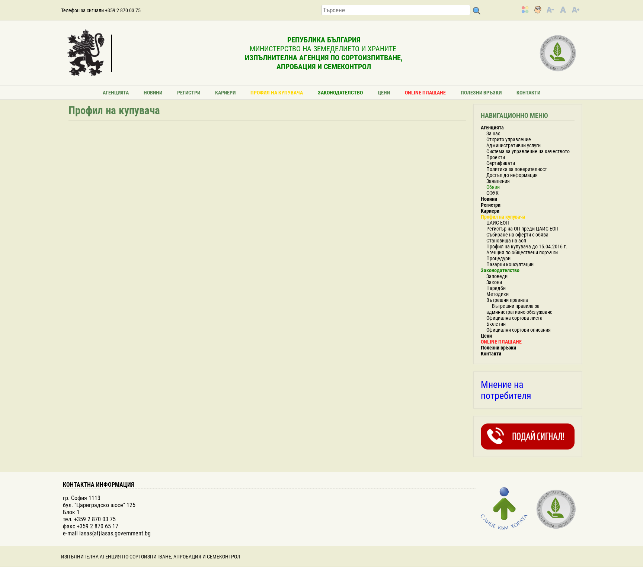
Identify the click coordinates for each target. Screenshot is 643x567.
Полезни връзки (481, 93)
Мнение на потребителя (506, 390)
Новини (153, 93)
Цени (384, 93)
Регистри (188, 93)
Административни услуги (513, 145)
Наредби (496, 288)
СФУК (492, 193)
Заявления (498, 181)
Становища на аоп (506, 241)
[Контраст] (525, 9)
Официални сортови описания (518, 330)
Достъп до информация (512, 175)
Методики (497, 294)
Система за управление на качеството (528, 151)
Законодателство (340, 93)
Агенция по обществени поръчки (522, 252)
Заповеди (497, 276)
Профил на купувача (276, 93)
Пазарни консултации (510, 264)
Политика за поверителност (516, 169)
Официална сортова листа (514, 318)
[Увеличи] (575, 9)
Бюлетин (496, 324)
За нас (493, 133)
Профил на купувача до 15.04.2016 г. (526, 246)
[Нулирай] (563, 9)
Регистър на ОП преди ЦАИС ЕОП (522, 229)
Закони (494, 282)
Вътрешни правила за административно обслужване (519, 309)
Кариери (225, 93)
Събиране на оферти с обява (517, 235)
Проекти (495, 157)
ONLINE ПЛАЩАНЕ (425, 93)
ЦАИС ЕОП (497, 223)
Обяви (493, 187)
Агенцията (116, 93)
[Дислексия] (537, 9)
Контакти (528, 93)
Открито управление (508, 139)
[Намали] (550, 9)
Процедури (498, 258)
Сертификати (500, 163)
